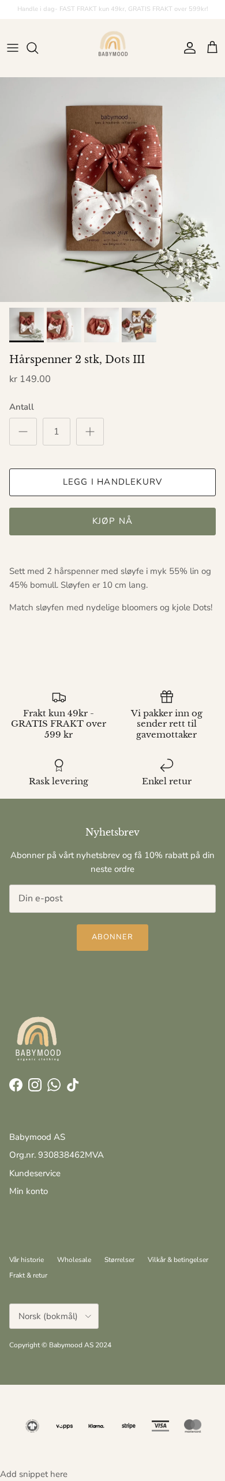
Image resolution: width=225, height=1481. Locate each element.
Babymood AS (37, 1137)
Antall (21, 407)
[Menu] (12, 48)
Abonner (112, 937)
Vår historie (26, 1259)
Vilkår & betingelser (178, 1259)
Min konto (28, 1191)
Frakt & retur (28, 1275)
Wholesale (74, 1259)
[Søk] (38, 48)
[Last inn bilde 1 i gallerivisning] (112, 189)
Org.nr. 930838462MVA (56, 1155)
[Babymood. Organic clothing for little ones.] (112, 48)
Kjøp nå (112, 521)
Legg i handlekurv (112, 482)
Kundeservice (35, 1173)
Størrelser (119, 1259)
